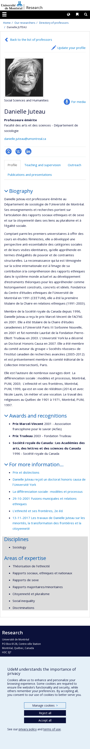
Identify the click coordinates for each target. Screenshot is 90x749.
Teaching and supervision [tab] (42, 165)
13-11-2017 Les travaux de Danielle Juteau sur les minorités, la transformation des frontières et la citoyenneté (49, 523)
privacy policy (28, 729)
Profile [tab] (12, 165)
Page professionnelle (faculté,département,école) (8, 151)
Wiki (18, 151)
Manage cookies (45, 705)
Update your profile (71, 48)
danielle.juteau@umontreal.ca (25, 139)
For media (78, 102)
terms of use (52, 729)
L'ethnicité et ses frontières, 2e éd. (38, 511)
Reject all (45, 713)
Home (7, 23)
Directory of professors (54, 23)
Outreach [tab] (74, 165)
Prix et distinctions (26, 472)
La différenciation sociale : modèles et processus (48, 491)
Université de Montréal (11, 5)
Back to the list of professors (31, 39)
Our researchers (24, 23)
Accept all (45, 720)
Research (34, 7)
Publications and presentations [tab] (30, 174)
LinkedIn (28, 151)
